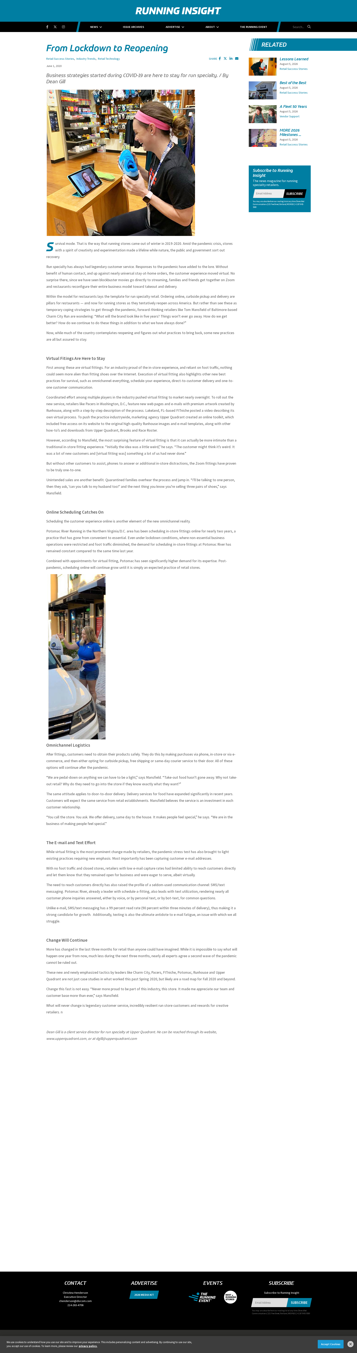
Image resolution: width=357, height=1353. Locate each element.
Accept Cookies (330, 1344)
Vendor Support (289, 116)
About (210, 27)
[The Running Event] (204, 1297)
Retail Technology (109, 59)
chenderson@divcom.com (75, 1301)
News (94, 27)
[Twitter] (58, 26)
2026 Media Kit (144, 1295)
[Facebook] (50, 26)
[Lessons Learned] (263, 68)
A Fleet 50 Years (293, 106)
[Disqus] (142, 1096)
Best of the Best (293, 83)
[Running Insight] (178, 10)
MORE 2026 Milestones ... (290, 132)
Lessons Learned (294, 59)
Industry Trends (86, 59)
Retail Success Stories (60, 59)
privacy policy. (88, 1346)
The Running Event (253, 27)
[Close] (350, 1344)
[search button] (308, 27)
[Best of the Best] (263, 93)
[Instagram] (66, 26)
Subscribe (294, 193)
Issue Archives (133, 27)
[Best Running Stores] (228, 1297)
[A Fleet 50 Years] (263, 115)
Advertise (173, 27)
